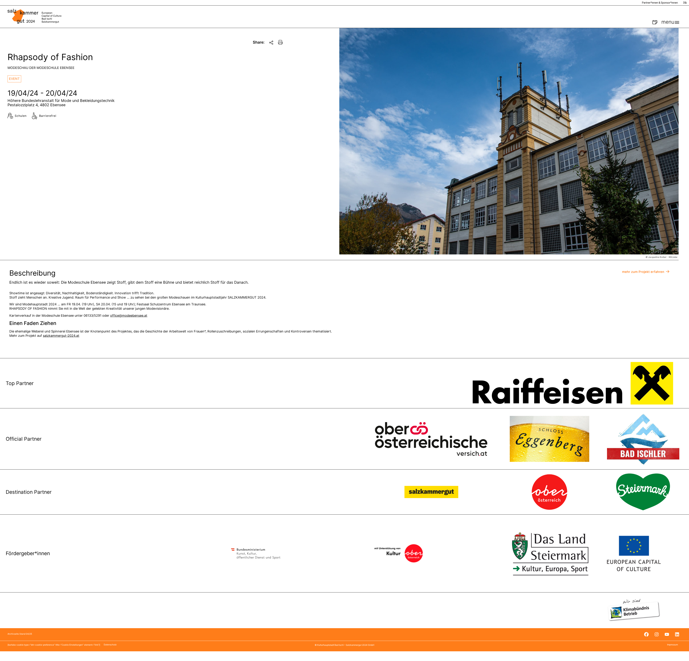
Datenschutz (110, 644)
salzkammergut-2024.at (61, 335)
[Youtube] (666, 634)
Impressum (672, 644)
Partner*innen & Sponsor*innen (660, 2)
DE (684, 2)
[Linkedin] (676, 634)
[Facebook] (646, 634)
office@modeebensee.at (128, 315)
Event (14, 79)
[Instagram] (656, 634)
